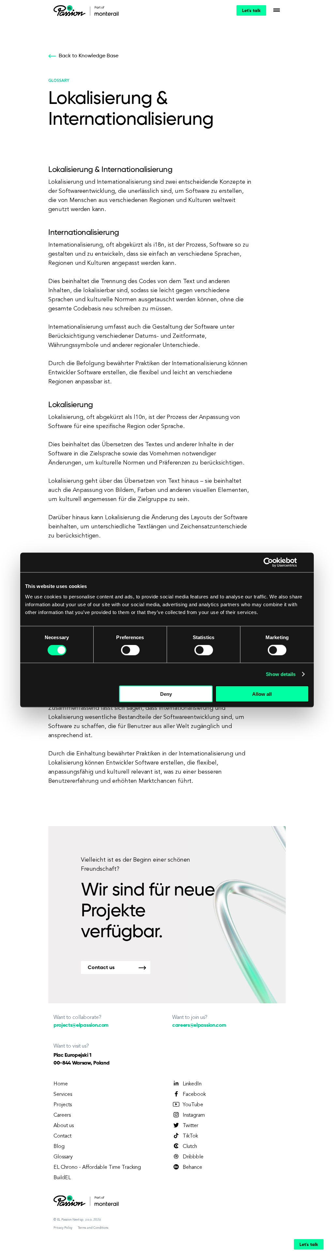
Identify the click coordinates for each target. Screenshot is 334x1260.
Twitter (190, 1125)
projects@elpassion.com (81, 1025)
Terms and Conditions (93, 1227)
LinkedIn (192, 1084)
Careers (62, 1115)
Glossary (63, 1157)
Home (60, 1084)
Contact (62, 1136)
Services (62, 1094)
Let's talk (251, 10)
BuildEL (62, 1178)
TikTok (190, 1136)
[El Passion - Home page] (71, 10)
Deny (166, 693)
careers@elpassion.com (199, 1025)
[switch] (130, 650)
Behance (192, 1167)
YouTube (193, 1105)
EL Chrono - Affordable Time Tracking (97, 1167)
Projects (62, 1105)
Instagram (194, 1115)
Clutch (190, 1146)
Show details (281, 674)
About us (63, 1125)
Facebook (194, 1094)
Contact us (101, 967)
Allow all (262, 693)
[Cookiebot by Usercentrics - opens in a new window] (268, 562)
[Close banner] (306, 562)
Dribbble (193, 1157)
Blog (59, 1146)
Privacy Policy (62, 1227)
